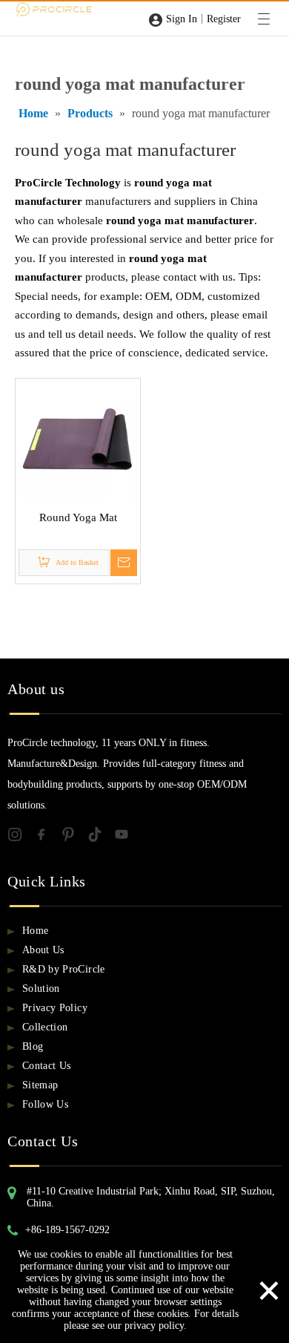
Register (224, 18)
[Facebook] (47, 837)
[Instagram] (20, 837)
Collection (45, 1027)
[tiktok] (100, 837)
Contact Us (46, 1065)
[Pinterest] (74, 837)
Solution (41, 988)
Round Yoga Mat (78, 517)
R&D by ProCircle (63, 969)
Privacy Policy (54, 1007)
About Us (43, 949)
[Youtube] (126, 837)
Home (35, 930)
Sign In (181, 18)
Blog (32, 1046)
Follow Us (45, 1104)
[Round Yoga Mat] (78, 439)
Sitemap (40, 1085)
